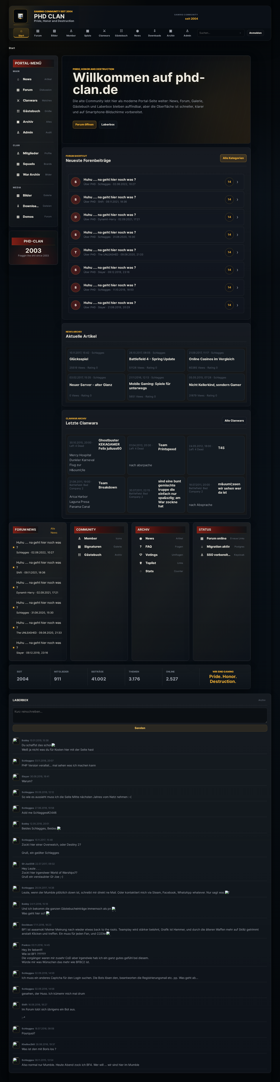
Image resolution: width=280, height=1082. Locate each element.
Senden (140, 728)
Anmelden (255, 33)
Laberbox (108, 124)
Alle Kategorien (233, 158)
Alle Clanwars (234, 420)
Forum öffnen (84, 124)
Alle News (54, 530)
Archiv (261, 700)
